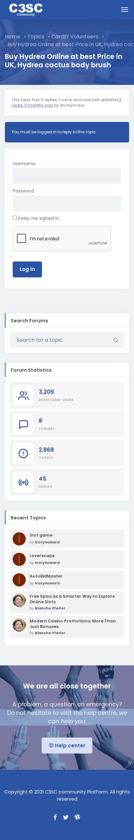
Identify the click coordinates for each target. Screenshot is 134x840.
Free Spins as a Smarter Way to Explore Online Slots (72, 599)
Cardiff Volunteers (74, 36)
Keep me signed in (38, 218)
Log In (27, 269)
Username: (24, 164)
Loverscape (42, 555)
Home (12, 36)
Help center (69, 745)
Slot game (41, 535)
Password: (24, 191)
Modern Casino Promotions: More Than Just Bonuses (73, 624)
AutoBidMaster (46, 576)
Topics (35, 36)
